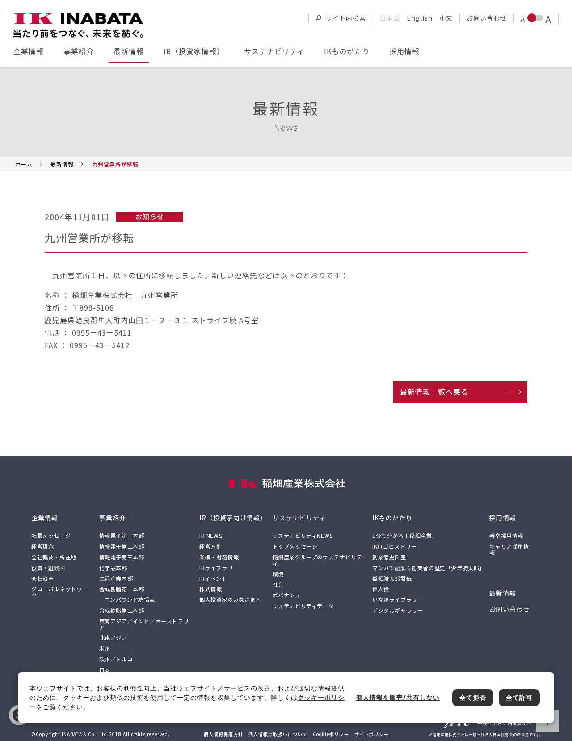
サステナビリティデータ (303, 605)
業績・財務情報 (219, 557)
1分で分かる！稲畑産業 (402, 535)
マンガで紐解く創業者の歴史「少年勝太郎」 (428, 567)
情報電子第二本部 (121, 546)
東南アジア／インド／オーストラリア (144, 624)
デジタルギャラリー (397, 610)
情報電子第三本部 (121, 557)
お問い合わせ (487, 17)
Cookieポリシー (331, 734)
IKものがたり (347, 51)
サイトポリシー (371, 734)
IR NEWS (210, 535)
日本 (104, 669)
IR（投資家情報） (194, 51)
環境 (278, 574)
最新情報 (129, 51)
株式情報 (210, 588)
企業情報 (28, 51)
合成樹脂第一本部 (121, 588)
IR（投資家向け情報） (233, 517)
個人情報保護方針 (223, 734)
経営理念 (42, 546)
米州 (104, 648)
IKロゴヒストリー (394, 546)
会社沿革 (42, 578)
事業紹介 (78, 51)
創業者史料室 (389, 557)
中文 (446, 17)
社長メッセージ (51, 535)
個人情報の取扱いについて (277, 734)
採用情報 (404, 51)
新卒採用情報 (506, 535)
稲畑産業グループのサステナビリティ (317, 560)
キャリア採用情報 (509, 549)
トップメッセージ (295, 546)
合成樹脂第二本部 (121, 610)
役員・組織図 (48, 567)
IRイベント (213, 578)
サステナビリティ (274, 51)
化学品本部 (113, 567)
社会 (278, 584)
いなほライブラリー (397, 599)
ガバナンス (287, 595)
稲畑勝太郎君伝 (392, 578)
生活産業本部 (116, 578)
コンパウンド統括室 (130, 599)
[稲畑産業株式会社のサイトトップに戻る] (78, 25)
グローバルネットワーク (59, 592)
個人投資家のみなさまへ (230, 599)
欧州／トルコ (116, 659)
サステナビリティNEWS (303, 535)
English (420, 17)
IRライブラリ (216, 567)
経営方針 (210, 546)
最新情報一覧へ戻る (434, 391)
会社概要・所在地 (53, 557)
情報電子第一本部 (121, 535)
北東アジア (113, 637)
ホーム (24, 164)
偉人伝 (380, 588)
